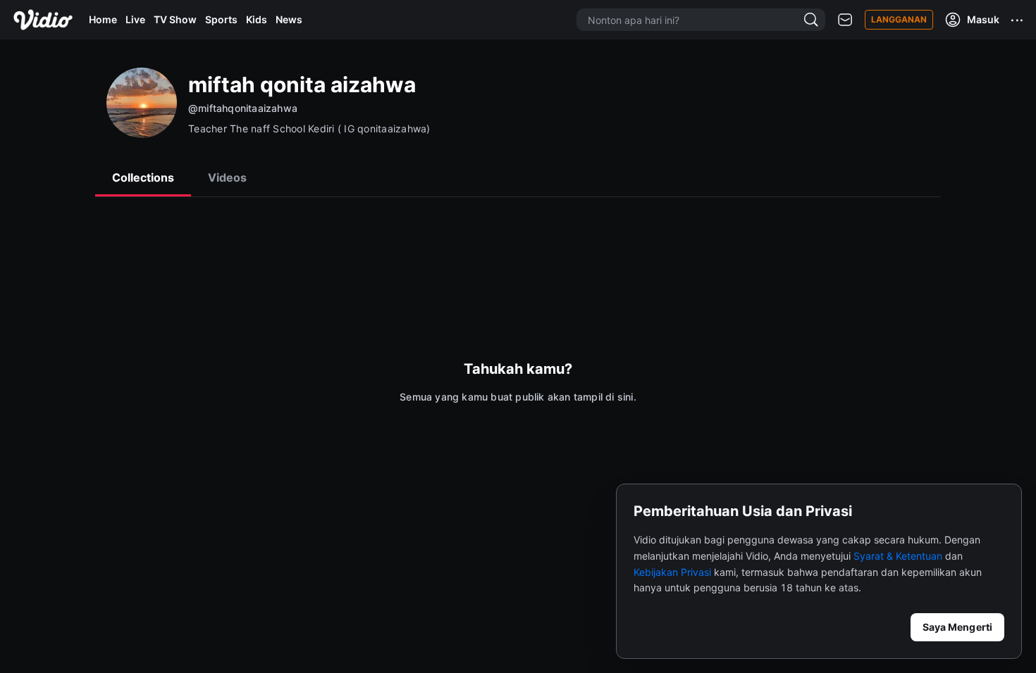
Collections (143, 177)
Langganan (899, 19)
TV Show (175, 19)
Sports (221, 19)
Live (135, 19)
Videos (227, 177)
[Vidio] (43, 19)
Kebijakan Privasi (672, 572)
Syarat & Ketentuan (897, 556)
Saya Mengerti (957, 627)
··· (1018, 20)
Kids (256, 19)
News (289, 19)
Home (103, 19)
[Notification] (845, 20)
